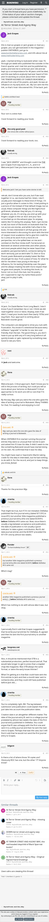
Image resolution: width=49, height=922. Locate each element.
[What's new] (41, 2)
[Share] (43, 41)
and (12, 97)
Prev (24, 772)
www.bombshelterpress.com (14, 53)
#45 (47, 185)
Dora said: (7, 427)
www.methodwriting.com (12, 55)
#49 (47, 423)
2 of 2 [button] (31, 772)
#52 (47, 552)
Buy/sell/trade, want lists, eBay (23, 812)
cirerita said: (8, 557)
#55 (47, 655)
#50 (47, 485)
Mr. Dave (9, 812)
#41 (47, 41)
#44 (47, 158)
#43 (47, 136)
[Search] (46, 2)
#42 (47, 110)
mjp (7, 849)
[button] (4, 780)
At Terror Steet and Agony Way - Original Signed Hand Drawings (25, 858)
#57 (47, 753)
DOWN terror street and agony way (23, 832)
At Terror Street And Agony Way (21, 809)
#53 (47, 589)
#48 (47, 380)
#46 (47, 302)
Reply (46, 92)
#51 (47, 507)
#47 (47, 358)
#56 (47, 700)
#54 (47, 625)
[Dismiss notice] (45, 9)
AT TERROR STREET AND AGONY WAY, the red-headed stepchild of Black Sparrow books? (25, 844)
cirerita (8, 825)
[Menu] (3, 2)
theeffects (9, 834)
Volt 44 (8, 862)
